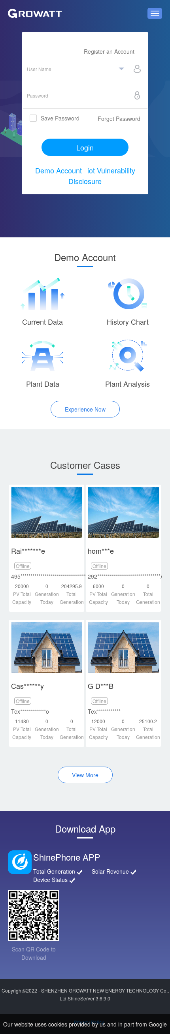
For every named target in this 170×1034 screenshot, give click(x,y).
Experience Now (85, 409)
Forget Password (119, 118)
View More (85, 775)
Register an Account (109, 51)
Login (85, 147)
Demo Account (58, 170)
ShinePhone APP (66, 857)
